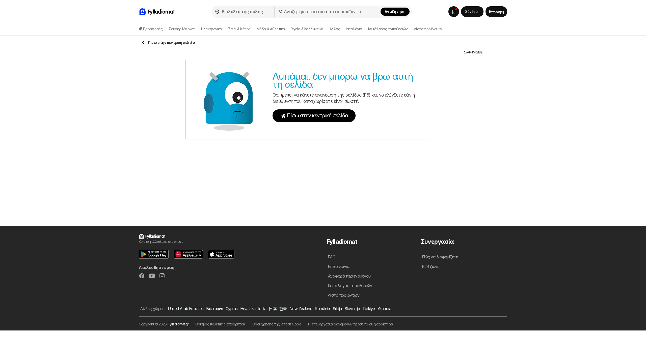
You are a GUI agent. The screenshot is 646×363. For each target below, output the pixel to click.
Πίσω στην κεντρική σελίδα (317, 115)
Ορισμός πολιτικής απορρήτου (220, 324)
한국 (283, 308)
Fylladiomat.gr (178, 324)
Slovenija (352, 308)
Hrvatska (248, 308)
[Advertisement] (473, 130)
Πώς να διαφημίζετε (440, 256)
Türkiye (368, 308)
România (322, 308)
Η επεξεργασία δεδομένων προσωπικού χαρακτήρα (350, 324)
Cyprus (232, 308)
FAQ (331, 256)
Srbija (337, 308)
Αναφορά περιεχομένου (349, 276)
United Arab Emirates (186, 308)
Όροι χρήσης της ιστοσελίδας (276, 324)
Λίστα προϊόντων (428, 29)
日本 (273, 308)
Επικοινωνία (338, 266)
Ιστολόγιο (354, 29)
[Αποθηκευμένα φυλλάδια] (453, 11)
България (214, 308)
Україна (384, 308)
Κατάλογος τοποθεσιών (388, 29)
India (262, 308)
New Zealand (300, 308)
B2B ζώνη (431, 266)
